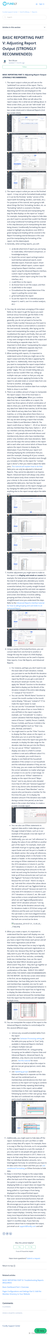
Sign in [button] (41, 4)
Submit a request (33, 1258)
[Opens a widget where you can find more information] (40, 1331)
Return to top (8, 1266)
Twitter (7, 1233)
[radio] (18, 1247)
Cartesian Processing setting (31, 1038)
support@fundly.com (27, 1226)
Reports (34, 12)
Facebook (4, 1233)
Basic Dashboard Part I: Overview (16, 1287)
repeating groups (21, 1071)
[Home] (10, 5)
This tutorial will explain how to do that (27, 466)
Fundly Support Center (10, 12)
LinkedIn (10, 1233)
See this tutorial (24, 1060)
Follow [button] (25, 67)
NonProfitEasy (25, 12)
